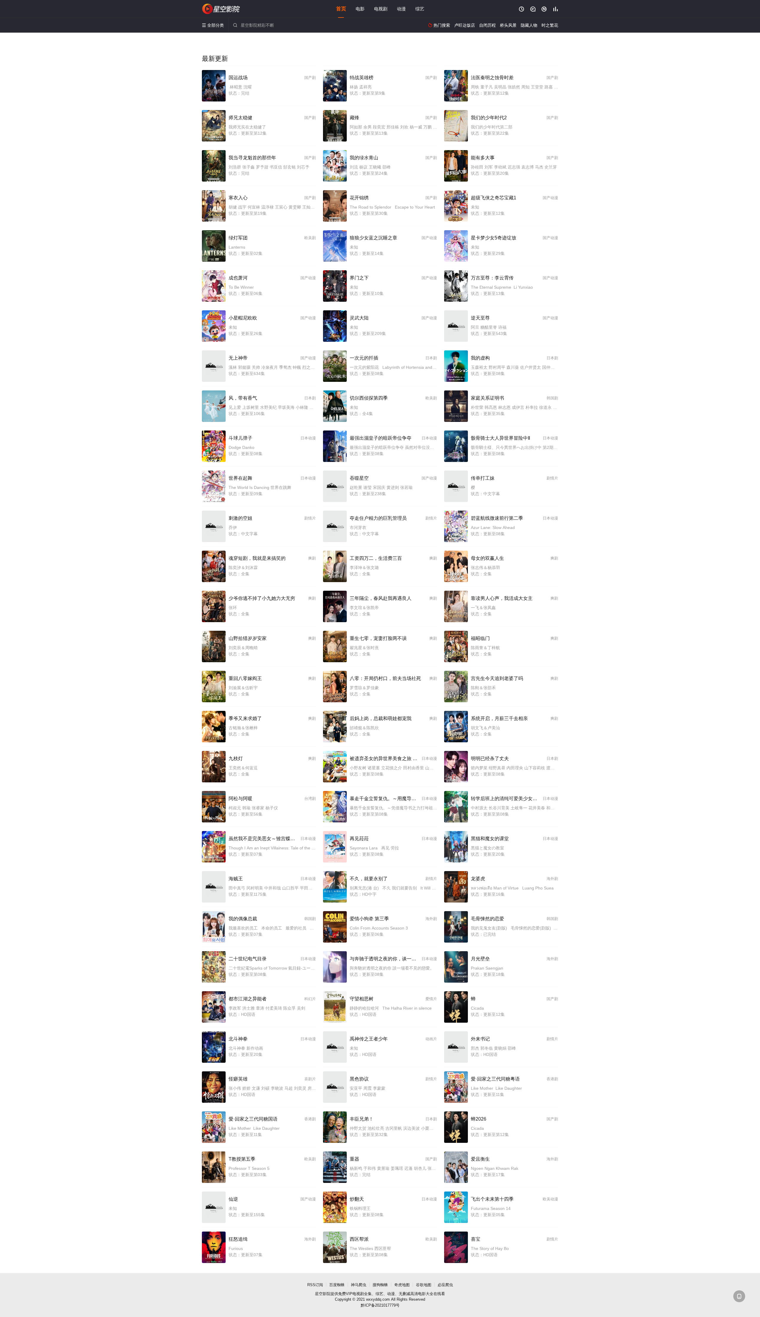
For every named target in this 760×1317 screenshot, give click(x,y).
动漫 (401, 8)
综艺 (419, 8)
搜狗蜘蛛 (380, 1285)
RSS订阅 (315, 1285)
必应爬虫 (445, 1285)
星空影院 (221, 9)
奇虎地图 (402, 1285)
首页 (341, 9)
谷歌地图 (423, 1285)
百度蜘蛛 (337, 1285)
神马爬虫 (358, 1285)
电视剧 (380, 8)
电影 (360, 8)
